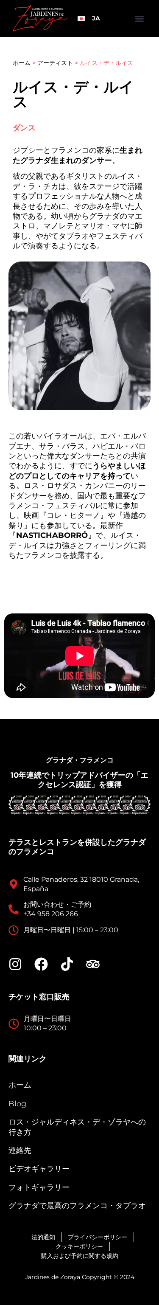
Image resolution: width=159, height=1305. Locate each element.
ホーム (22, 63)
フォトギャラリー (39, 1187)
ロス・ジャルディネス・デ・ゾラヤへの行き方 (77, 1126)
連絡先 (19, 1150)
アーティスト (55, 63)
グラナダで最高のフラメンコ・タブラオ (77, 1205)
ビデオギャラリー (39, 1168)
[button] (139, 18)
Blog (17, 1103)
